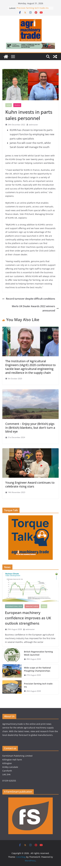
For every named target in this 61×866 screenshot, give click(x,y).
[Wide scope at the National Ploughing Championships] (12, 671)
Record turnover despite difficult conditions (30, 298)
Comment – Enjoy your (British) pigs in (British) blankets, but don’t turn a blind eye (30, 427)
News (9, 105)
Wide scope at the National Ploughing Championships (37, 669)
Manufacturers (32, 606)
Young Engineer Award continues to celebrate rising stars (29, 484)
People (17, 105)
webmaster (33, 124)
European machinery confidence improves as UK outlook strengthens (28, 618)
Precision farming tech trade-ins (33, 8)
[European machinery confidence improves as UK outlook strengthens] (30, 587)
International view (14, 606)
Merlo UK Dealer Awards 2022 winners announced (33, 308)
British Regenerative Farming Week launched (38, 653)
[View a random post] (55, 56)
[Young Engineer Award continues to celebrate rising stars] (30, 450)
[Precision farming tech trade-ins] (12, 687)
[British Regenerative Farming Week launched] (12, 655)
